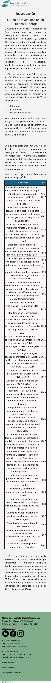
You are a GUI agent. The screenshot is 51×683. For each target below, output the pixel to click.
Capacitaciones (9, 662)
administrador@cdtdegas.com (15, 646)
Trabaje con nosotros (11, 673)
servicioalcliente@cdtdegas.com (16, 657)
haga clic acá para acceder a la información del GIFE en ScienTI (25, 131)
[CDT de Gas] (14, 3)
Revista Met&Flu (9, 668)
